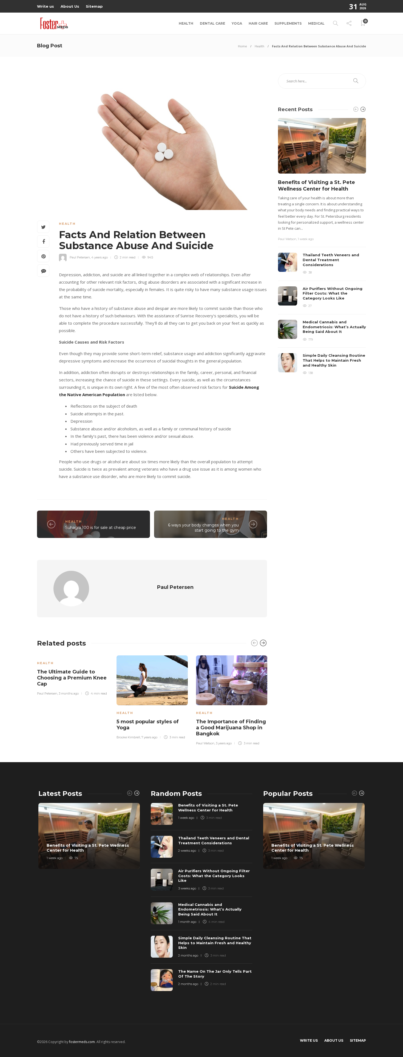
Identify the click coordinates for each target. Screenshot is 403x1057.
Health (186, 23)
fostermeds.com (82, 1041)
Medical (316, 23)
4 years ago (99, 257)
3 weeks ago (187, 888)
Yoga (237, 23)
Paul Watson (205, 743)
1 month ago (187, 922)
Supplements (288, 23)
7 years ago (149, 737)
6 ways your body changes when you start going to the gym (203, 528)
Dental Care (212, 23)
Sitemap (94, 6)
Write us (45, 6)
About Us (70, 6)
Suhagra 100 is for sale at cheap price (100, 527)
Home (242, 46)
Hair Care (258, 23)
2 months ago (188, 955)
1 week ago (306, 239)
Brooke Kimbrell (128, 737)
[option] (72, 674)
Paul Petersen (80, 257)
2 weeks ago (187, 850)
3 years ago (224, 743)
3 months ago (69, 693)
